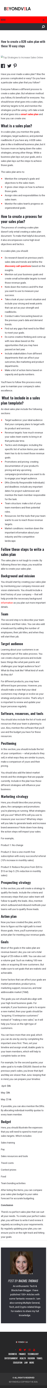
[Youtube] (34, 1349)
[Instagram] (30, 1349)
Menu (3, 19)
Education (17, 1362)
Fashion (31, 1358)
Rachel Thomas (28, 1280)
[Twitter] (25, 1349)
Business (12, 1354)
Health (23, 1358)
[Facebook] (20, 1349)
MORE (31, 1362)
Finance (22, 1354)
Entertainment (11, 1358)
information (7, 602)
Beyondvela (14, 1382)
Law (26, 1362)
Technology (33, 1354)
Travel (40, 1358)
